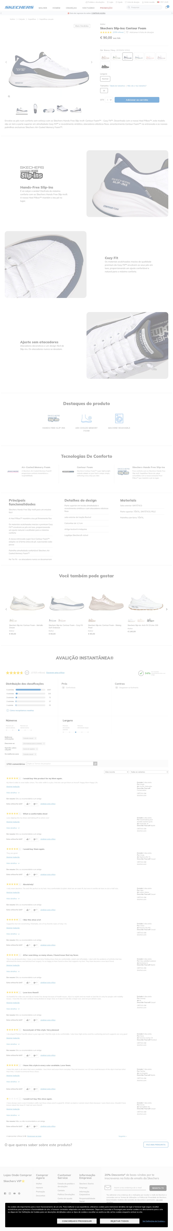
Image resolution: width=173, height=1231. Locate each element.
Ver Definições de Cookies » (154, 1221)
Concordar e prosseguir (77, 1221)
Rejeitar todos (120, 1221)
